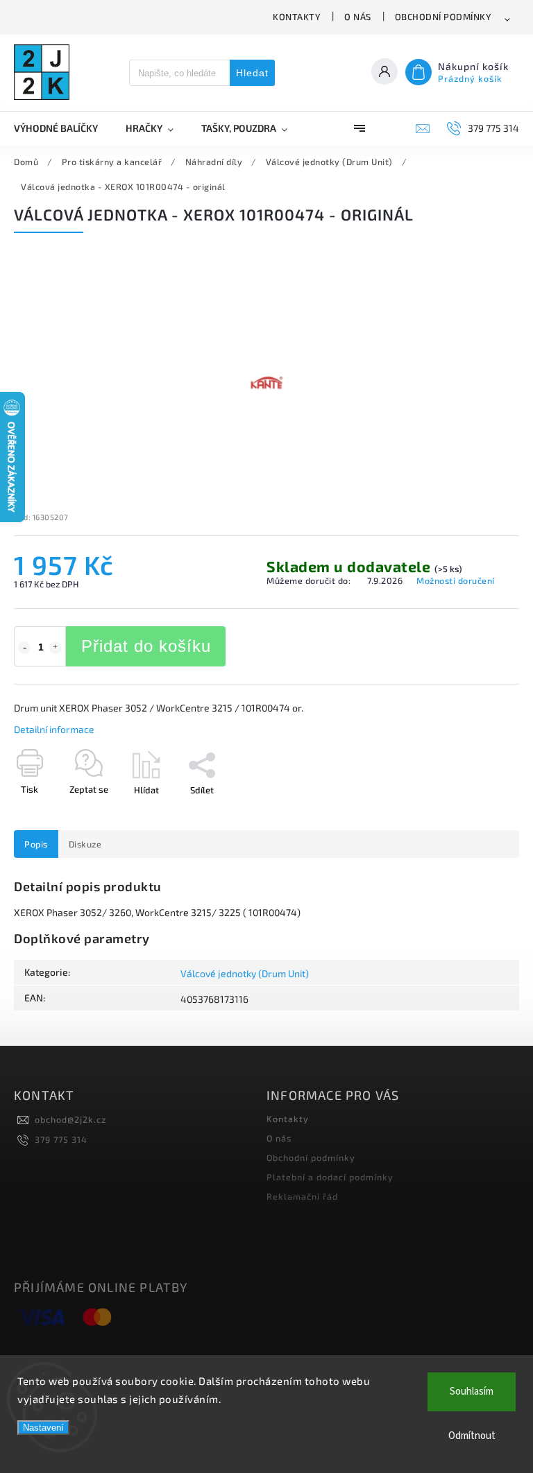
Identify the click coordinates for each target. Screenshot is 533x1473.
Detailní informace (54, 729)
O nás (357, 16)
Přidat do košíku (146, 646)
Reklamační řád (302, 1196)
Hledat (252, 72)
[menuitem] (63, 128)
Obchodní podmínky (443, 16)
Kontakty (297, 16)
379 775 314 (61, 1139)
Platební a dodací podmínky (330, 1176)
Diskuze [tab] (85, 844)
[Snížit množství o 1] (24, 647)
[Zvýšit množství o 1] (55, 647)
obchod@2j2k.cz (70, 1119)
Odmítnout (472, 1436)
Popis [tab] (36, 844)
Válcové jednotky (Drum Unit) (244, 973)
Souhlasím (471, 1391)
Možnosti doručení (455, 580)
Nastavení (43, 1427)
